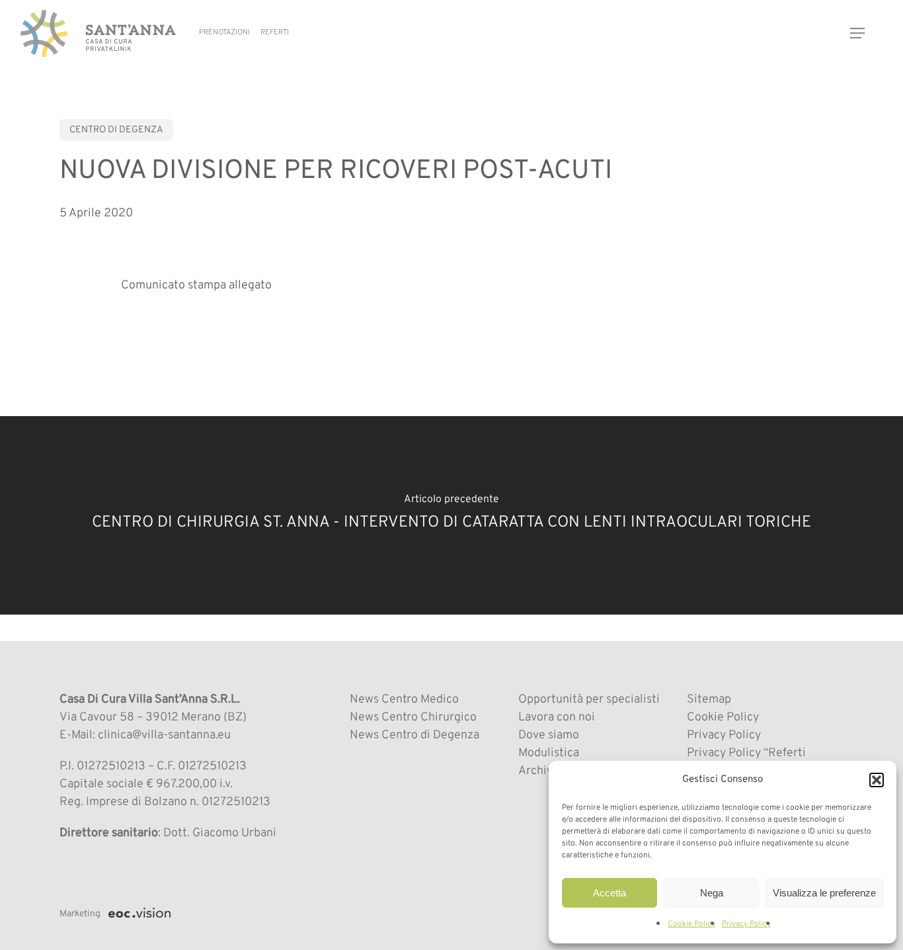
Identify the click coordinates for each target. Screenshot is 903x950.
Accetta (609, 892)
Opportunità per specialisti (589, 699)
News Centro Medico (404, 699)
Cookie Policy (691, 924)
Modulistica (548, 753)
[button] (876, 780)
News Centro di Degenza (414, 735)
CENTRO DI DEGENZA (116, 130)
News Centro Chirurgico (413, 717)
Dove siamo (548, 735)
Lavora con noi (556, 717)
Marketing (79, 914)
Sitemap (709, 699)
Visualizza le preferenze (824, 892)
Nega (711, 892)
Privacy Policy (746, 924)
